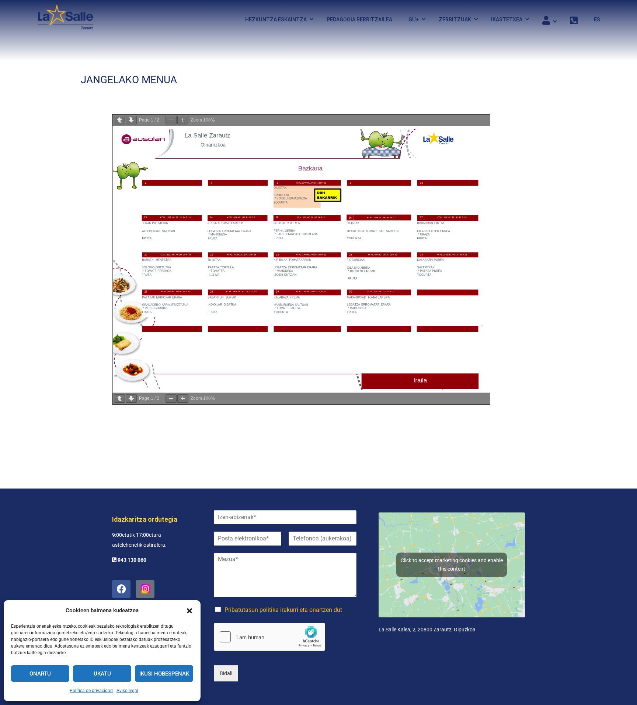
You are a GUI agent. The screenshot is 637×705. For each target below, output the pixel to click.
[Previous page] (119, 120)
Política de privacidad (91, 690)
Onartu (40, 673)
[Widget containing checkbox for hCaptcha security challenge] (269, 637)
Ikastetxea (506, 19)
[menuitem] (593, 19)
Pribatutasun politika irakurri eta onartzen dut (283, 609)
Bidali (226, 673)
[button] (189, 610)
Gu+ (413, 19)
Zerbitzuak (455, 19)
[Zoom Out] (171, 120)
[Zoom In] (182, 120)
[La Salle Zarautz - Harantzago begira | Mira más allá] (65, 19)
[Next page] (131, 120)
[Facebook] (121, 589)
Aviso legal (127, 690)
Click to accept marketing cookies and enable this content (452, 564)
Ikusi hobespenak (164, 673)
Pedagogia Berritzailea (359, 19)
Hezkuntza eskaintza (276, 19)
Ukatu (102, 673)
